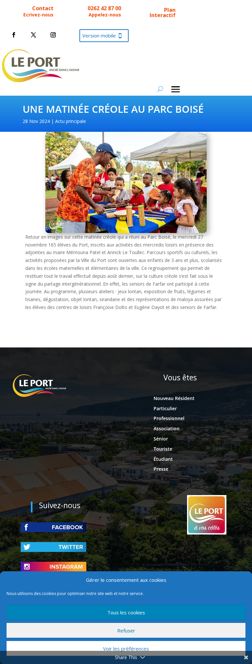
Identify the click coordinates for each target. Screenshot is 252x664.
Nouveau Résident (174, 398)
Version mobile (99, 35)
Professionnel (169, 418)
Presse (161, 469)
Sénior (161, 439)
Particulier (165, 408)
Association (166, 428)
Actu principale (70, 121)
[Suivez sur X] (33, 35)
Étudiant (163, 459)
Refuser (126, 630)
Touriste (163, 449)
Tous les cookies (126, 612)
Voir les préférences (126, 648)
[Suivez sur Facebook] (14, 35)
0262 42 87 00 (104, 8)
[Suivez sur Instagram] (53, 35)
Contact (42, 8)
